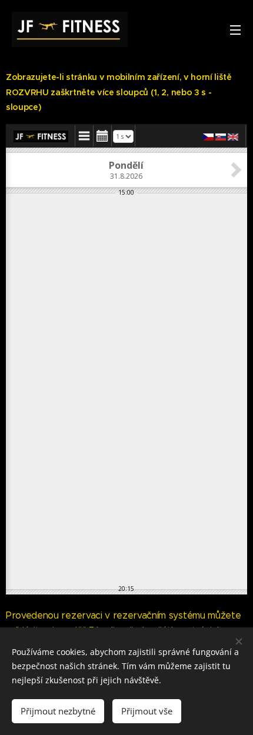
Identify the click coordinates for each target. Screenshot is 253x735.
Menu (235, 29)
